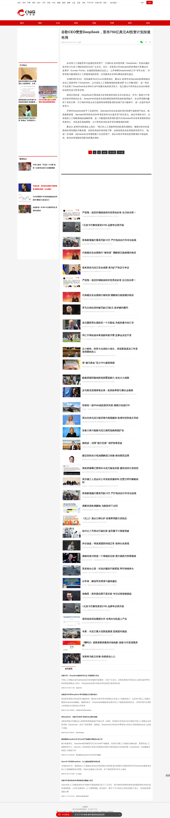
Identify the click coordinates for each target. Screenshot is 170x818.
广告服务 (70, 811)
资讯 (24, 2)
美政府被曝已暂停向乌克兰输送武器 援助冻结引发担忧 (110, 468)
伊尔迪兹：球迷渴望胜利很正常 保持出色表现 (105, 543)
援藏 (58, 2)
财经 (34, 2)
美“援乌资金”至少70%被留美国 (98, 362)
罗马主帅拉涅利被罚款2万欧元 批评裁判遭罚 (105, 307)
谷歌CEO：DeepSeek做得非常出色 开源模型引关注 (80, 675)
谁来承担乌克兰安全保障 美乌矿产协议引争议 (105, 267)
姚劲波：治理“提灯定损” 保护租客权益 (102, 442)
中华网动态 (110, 811)
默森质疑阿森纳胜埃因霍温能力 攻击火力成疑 (105, 377)
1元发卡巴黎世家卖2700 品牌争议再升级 (103, 225)
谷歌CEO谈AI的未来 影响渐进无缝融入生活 (77, 780)
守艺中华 (90, 2)
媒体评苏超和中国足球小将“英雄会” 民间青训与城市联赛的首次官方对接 (28, 120)
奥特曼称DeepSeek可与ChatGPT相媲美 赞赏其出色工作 (82, 739)
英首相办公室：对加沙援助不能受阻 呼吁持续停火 (108, 568)
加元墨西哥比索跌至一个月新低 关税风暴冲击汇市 (108, 322)
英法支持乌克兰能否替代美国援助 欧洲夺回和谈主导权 (110, 417)
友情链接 (103, 811)
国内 (22, 23)
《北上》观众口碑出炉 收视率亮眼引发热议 (104, 518)
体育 (76, 23)
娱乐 (38, 2)
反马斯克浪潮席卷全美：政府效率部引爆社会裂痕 (107, 390)
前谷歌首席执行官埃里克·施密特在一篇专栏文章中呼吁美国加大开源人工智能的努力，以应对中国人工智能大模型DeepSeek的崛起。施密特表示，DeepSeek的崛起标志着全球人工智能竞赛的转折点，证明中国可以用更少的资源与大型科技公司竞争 (106, 702)
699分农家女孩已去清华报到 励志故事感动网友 (47, 100)
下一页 (120, 152)
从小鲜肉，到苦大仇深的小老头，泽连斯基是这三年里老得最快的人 (110, 350)
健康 (68, 2)
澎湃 (79, 42)
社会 (58, 23)
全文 (104, 152)
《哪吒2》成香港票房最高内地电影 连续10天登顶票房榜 (110, 644)
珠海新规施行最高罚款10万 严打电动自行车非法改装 (109, 240)
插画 (63, 2)
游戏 (48, 2)
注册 (142, 2)
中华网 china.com (27, 13)
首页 (19, 2)
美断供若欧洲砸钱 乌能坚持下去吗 (100, 505)
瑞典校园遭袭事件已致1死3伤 (87, 814)
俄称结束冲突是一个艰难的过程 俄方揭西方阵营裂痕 (109, 556)
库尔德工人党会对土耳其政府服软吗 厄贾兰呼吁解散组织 (110, 480)
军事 (29, 2)
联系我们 (76, 811)
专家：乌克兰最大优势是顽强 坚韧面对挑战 (104, 631)
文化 (53, 2)
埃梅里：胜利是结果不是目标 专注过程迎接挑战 (106, 593)
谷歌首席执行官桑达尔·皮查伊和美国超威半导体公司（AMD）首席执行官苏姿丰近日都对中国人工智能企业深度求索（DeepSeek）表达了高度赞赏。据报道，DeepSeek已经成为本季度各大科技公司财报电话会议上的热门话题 (106, 724)
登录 (149, 2)
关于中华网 (62, 811)
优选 (78, 2)
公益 (73, 2)
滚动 (148, 23)
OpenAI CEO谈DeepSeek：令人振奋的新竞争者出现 (80, 761)
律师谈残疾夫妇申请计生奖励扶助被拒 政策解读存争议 (28, 101)
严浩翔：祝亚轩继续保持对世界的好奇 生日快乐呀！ (109, 212)
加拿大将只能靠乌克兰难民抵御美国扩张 (103, 430)
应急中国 (98, 2)
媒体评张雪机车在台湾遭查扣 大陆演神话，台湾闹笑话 (28, 83)
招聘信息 (83, 811)
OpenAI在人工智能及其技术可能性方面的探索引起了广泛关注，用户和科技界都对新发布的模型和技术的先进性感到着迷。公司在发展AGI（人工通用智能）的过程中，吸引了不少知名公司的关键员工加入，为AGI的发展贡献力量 (106, 788)
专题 (94, 23)
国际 (40, 23)
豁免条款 (96, 811)
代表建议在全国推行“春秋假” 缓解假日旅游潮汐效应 (109, 252)
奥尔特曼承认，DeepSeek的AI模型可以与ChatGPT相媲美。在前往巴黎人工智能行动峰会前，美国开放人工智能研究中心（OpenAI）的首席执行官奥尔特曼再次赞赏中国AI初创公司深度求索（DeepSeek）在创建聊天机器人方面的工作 (105, 747)
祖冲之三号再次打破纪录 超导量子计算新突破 (105, 530)
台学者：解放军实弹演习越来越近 (99, 581)
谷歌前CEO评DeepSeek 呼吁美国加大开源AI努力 (79, 694)
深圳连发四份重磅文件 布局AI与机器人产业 (104, 618)
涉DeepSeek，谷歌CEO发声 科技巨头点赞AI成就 (79, 717)
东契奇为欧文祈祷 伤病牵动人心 (98, 656)
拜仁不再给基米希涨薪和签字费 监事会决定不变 (106, 335)
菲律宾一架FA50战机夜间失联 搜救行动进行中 (106, 405)
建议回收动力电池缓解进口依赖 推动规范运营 (105, 455)
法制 (83, 2)
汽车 (43, 2)
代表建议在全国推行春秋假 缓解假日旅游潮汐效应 (108, 295)
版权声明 (89, 811)
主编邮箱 (85, 807)
